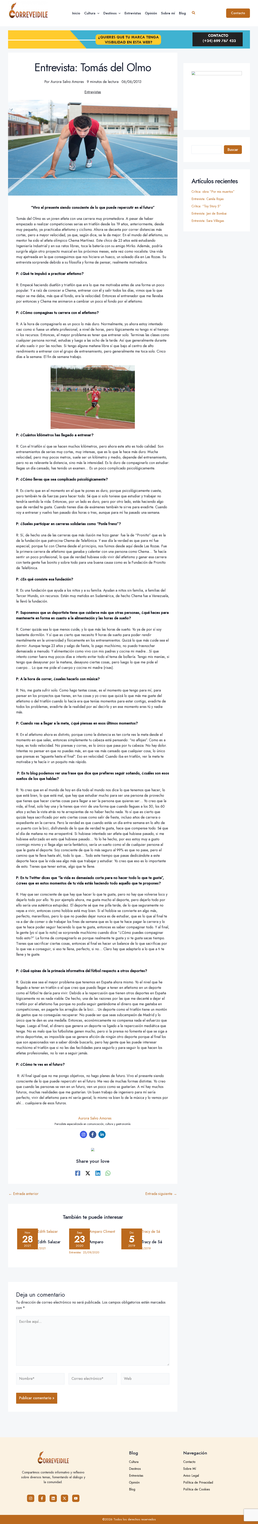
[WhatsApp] (107, 1173)
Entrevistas (92, 92)
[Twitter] (87, 1173)
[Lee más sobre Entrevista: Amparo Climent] (92, 1232)
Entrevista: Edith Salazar (38, 1242)
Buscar (233, 149)
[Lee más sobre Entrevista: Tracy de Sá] (144, 1232)
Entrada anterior (23, 1194)
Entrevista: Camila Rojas (207, 199)
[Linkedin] (102, 1134)
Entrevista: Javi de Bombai (209, 213)
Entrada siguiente (161, 1194)
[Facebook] (92, 1134)
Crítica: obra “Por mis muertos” (213, 191)
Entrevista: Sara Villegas (207, 220)
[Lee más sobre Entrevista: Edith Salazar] (40, 1232)
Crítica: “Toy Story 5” (206, 206)
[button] (97, 13)
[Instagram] (83, 1134)
